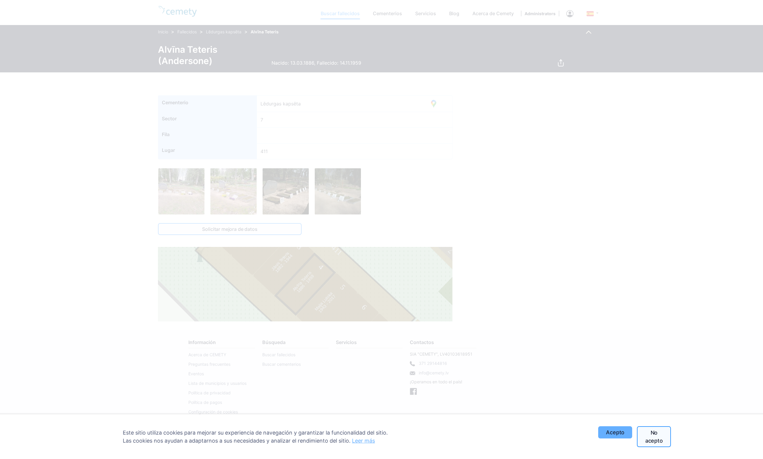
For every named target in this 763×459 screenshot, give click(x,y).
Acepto (615, 432)
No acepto (654, 437)
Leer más (363, 441)
